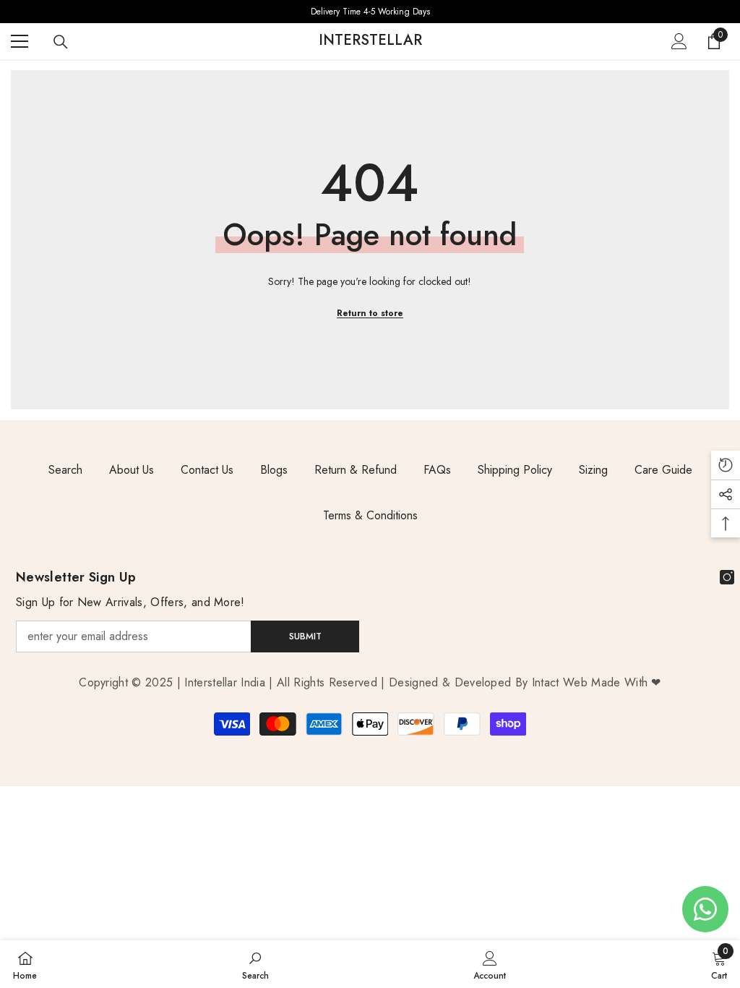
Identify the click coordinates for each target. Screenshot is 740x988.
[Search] (60, 42)
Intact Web (562, 682)
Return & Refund (355, 469)
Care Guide (663, 469)
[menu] (19, 41)
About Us (131, 469)
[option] (370, 11)
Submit (305, 636)
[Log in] (679, 41)
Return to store (370, 313)
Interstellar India (224, 682)
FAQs (437, 469)
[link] (255, 964)
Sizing (593, 469)
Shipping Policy (515, 469)
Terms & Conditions (370, 515)
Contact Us (207, 469)
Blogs (274, 469)
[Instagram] (727, 577)
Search (65, 469)
